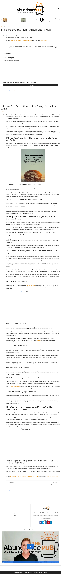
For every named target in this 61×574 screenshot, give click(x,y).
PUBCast (15, 519)
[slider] (29, 562)
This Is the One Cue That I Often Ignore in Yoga (21, 40)
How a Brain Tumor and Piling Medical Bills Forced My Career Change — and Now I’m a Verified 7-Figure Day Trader (32, 20)
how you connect (31, 285)
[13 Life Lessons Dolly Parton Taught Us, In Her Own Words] (42, 20)
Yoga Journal (43, 40)
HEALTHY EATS (15, 517)
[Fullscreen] (57, 562)
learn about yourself (15, 386)
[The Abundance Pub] (30, 8)
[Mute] (52, 562)
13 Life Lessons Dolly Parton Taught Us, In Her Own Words (50, 20)
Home (15, 511)
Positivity (39, 340)
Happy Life (15, 515)
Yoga (2, 26)
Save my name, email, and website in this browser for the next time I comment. (20, 82)
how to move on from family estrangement (13, 20)
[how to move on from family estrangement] (5, 20)
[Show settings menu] (55, 562)
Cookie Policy (40, 572)
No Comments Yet (7, 53)
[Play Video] (3, 562)
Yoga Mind (15, 513)
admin (3, 32)
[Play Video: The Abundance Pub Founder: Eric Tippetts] (30, 546)
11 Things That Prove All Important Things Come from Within (29, 107)
